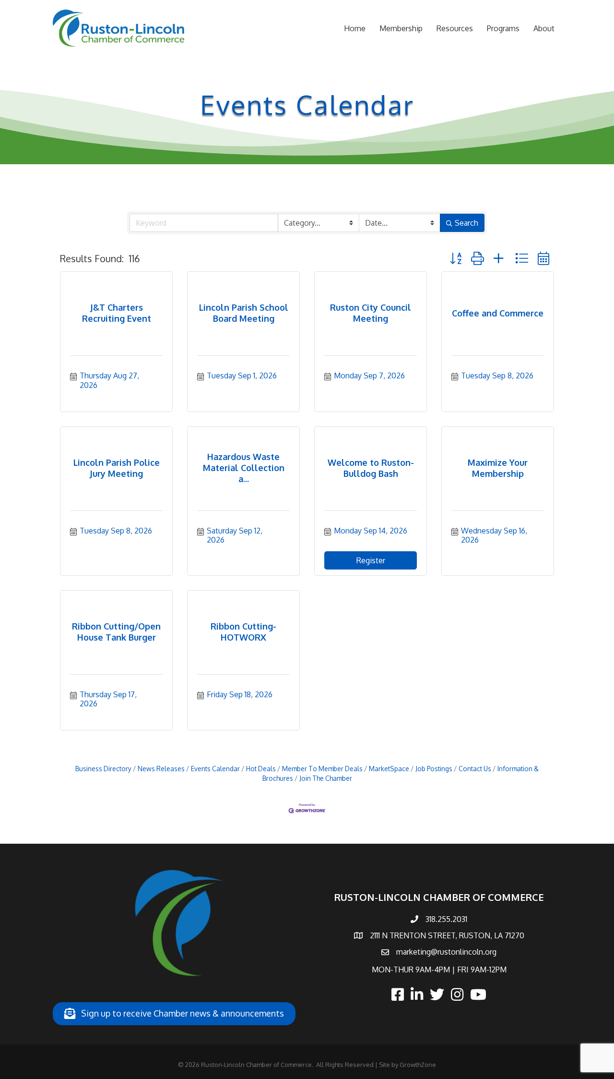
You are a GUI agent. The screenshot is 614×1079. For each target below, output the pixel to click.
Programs (503, 28)
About (544, 28)
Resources (455, 28)
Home (355, 28)
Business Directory (103, 768)
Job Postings (433, 768)
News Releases (161, 768)
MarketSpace (389, 768)
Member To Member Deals (322, 768)
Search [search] (466, 223)
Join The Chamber (325, 778)
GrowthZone (418, 1064)
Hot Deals (261, 768)
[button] (455, 258)
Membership (401, 28)
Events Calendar (215, 768)
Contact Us (475, 768)
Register (370, 560)
